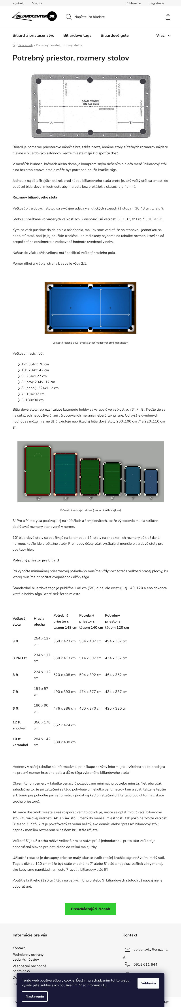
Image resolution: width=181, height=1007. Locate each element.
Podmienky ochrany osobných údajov (28, 957)
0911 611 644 (145, 964)
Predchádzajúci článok (90, 909)
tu (104, 985)
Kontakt (18, 3)
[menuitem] (33, 35)
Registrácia (156, 3)
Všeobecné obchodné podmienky (29, 968)
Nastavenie (35, 996)
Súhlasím (148, 983)
